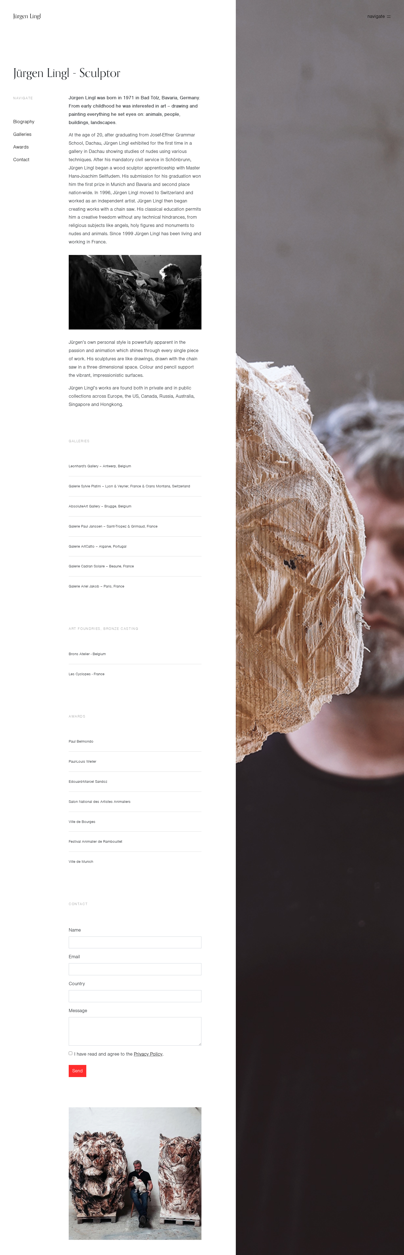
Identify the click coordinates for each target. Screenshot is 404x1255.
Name (75, 930)
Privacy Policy (148, 1054)
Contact (21, 159)
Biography (23, 122)
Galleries (22, 134)
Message (78, 1010)
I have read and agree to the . (119, 1054)
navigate (376, 16)
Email (74, 957)
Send (77, 1071)
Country (77, 984)
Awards (21, 147)
